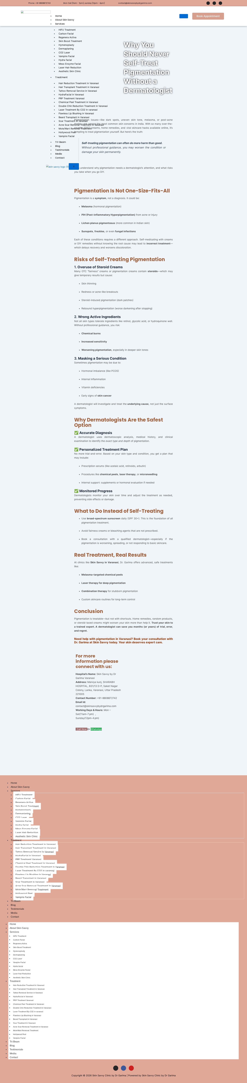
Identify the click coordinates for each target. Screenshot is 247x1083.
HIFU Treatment (67, 29)
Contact (60, 157)
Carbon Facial (66, 33)
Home (58, 16)
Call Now (82, 729)
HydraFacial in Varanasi (71, 94)
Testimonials (62, 150)
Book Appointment (208, 16)
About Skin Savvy (64, 19)
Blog (57, 146)
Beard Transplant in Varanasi (74, 117)
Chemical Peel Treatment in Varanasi (78, 102)
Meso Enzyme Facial (70, 63)
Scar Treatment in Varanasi (73, 121)
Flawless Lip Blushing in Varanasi (76, 113)
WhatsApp (96, 729)
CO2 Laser (64, 52)
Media (58, 153)
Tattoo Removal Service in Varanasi (78, 90)
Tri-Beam (60, 142)
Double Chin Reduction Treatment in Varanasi (83, 106)
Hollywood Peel (67, 132)
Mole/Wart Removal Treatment (75, 128)
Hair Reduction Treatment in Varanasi (79, 83)
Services (60, 23)
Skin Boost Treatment (70, 41)
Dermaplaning (66, 48)
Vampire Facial (66, 56)
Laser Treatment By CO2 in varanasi (78, 109)
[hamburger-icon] (183, 16)
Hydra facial (65, 59)
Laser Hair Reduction (70, 67)
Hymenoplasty (66, 44)
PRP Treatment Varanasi (71, 98)
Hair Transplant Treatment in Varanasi (79, 87)
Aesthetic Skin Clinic (70, 71)
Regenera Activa (67, 37)
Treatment (61, 77)
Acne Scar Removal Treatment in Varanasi (81, 124)
